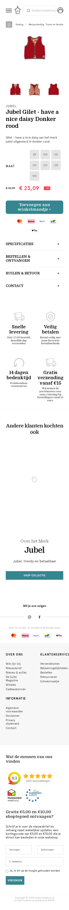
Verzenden (15, 880)
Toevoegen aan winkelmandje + (34, 207)
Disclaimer (13, 716)
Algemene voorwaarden (14, 709)
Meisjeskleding (36, 24)
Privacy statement (12, 721)
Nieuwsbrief (13, 668)
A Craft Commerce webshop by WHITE (34, 900)
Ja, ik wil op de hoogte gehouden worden (35, 870)
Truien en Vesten (54, 24)
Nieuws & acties (16, 672)
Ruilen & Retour (23, 273)
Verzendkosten (50, 663)
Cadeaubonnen (16, 689)
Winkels (11, 685)
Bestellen (46, 672)
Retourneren (48, 677)
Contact (14, 286)
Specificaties (19, 244)
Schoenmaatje (49, 681)
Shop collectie (34, 575)
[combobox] (39, 10)
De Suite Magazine (12, 678)
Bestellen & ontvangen (18, 259)
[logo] (17, 10)
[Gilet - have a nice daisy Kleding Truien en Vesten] (34, 48)
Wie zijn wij (13, 663)
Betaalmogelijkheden (54, 668)
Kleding (19, 24)
